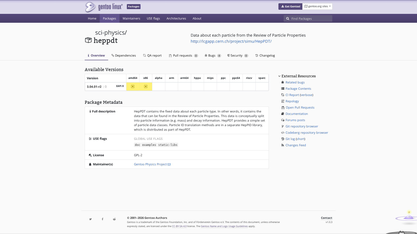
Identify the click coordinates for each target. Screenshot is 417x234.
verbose (306, 95)
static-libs (167, 144)
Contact (326, 218)
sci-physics (110, 32)
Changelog (267, 55)
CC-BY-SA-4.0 (179, 226)
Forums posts (295, 120)
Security (238, 55)
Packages (109, 18)
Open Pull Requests (300, 107)
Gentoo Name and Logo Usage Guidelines (224, 226)
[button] (290, 6)
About (197, 18)
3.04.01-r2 (94, 86)
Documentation (297, 114)
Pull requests (184, 55)
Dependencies (125, 55)
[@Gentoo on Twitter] (90, 219)
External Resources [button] (298, 76)
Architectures (176, 18)
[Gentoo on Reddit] (114, 219)
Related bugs (295, 82)
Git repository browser (302, 126)
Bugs (213, 55)
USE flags (153, 18)
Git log (290, 139)
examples (149, 144)
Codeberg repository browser (307, 132)
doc (137, 144)
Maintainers (131, 18)
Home (92, 18)
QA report (154, 55)
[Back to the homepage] (103, 7)
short (300, 139)
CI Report (292, 95)
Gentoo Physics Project (150, 164)
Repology (292, 101)
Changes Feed (296, 145)
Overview (97, 55)
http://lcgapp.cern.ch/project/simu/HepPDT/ (231, 41)
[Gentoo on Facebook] (102, 219)
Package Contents (298, 88)
